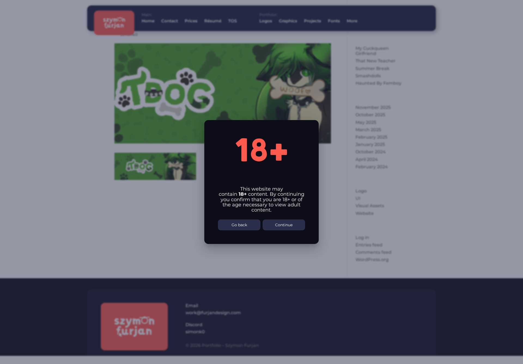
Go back (239, 224)
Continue (284, 224)
